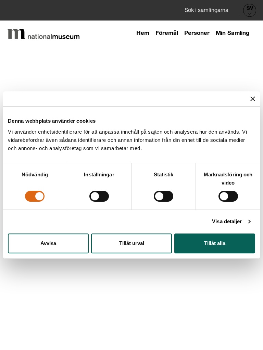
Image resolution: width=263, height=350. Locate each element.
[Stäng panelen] (252, 98)
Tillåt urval (131, 243)
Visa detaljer (227, 221)
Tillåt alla (214, 243)
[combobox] (208, 10)
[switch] (99, 196)
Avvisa (48, 243)
